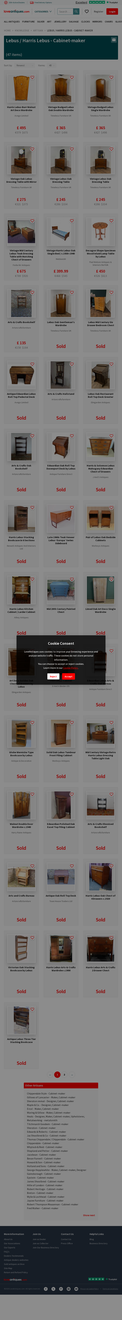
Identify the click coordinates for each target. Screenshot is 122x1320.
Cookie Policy (70, 667)
